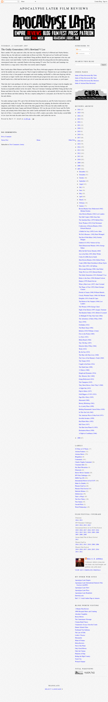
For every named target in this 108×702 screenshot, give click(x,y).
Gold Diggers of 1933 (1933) (88, 394)
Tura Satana (78, 502)
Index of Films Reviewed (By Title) (86, 75)
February (82, 203)
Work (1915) (83, 349)
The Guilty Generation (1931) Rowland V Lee (23, 49)
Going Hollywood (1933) (86, 379)
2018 (79, 134)
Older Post (72, 140)
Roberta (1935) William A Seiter (89, 331)
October (81, 178)
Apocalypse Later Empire (82, 580)
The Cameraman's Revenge (83, 619)
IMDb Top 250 (79, 478)
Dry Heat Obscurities (81, 467)
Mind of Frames (80, 640)
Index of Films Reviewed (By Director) (87, 81)
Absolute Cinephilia (81, 614)
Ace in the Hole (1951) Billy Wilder (90, 254)
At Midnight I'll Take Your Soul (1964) (91, 316)
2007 (79, 169)
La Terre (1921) (83, 337)
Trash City (78, 659)
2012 (79, 153)
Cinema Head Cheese (81, 622)
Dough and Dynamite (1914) (87, 373)
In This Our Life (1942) (86, 412)
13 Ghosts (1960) (84, 370)
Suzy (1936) (82, 322)
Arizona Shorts (79, 454)
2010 (79, 159)
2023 (79, 119)
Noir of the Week (80, 646)
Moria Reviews (79, 643)
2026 (79, 110)
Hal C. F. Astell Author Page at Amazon (87, 598)
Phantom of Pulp (80, 654)
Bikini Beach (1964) (85, 340)
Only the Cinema (80, 651)
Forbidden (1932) (84, 325)
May (80, 193)
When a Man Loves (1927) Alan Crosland (91, 284)
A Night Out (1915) (85, 388)
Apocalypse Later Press (82, 590)
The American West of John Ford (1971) (91, 415)
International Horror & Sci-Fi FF (85, 481)
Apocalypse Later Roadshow (83, 593)
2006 (81, 534)
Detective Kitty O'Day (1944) (88, 346)
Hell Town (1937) (84, 424)
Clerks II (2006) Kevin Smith (88, 257)
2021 (79, 125)
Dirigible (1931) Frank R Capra (88, 298)
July (80, 187)
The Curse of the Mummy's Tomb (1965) (91, 358)
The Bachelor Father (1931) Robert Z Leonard (93, 313)
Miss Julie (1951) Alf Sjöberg (88, 266)
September (82, 181)
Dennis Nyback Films (81, 627)
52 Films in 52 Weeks (81, 449)
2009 (79, 163)
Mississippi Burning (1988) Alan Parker (91, 269)
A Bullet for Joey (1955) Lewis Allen (90, 231)
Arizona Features (80, 451)
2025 (79, 113)
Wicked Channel (80, 662)
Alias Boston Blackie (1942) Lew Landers (92, 214)
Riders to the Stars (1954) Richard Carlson (92, 278)
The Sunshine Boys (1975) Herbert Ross (91, 220)
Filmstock (78, 470)
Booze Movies (79, 617)
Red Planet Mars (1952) (86, 421)
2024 (79, 116)
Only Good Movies (81, 648)
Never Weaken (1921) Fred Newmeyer (90, 223)
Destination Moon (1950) (86, 430)
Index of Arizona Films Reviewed (85, 83)
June (80, 190)
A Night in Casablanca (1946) (88, 433)
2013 (79, 150)
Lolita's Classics (80, 635)
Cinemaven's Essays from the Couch (86, 625)
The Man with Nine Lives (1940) (89, 355)
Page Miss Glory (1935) (86, 397)
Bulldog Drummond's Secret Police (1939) (92, 409)
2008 (79, 166)
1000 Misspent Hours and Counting (86, 611)
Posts (79, 50)
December (82, 172)
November (82, 175)
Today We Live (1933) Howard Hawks (90, 272)
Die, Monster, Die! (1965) (87, 376)
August (81, 184)
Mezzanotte (78, 638)
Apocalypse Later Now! (82, 588)
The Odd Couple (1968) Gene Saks (89, 217)
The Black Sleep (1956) (86, 328)
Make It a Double (80, 483)
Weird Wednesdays (81, 507)
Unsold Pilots (79, 504)
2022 (79, 122)
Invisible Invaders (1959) (86, 418)
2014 (79, 147)
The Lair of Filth (80, 632)
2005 (85, 534)
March (81, 200)
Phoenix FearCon (80, 486)
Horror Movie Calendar (82, 473)
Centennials (78, 459)
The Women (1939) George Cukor (89, 307)
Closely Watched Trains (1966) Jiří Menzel (92, 295)
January (81, 206)
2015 (79, 144)
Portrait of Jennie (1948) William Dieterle (91, 292)
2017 (79, 138)
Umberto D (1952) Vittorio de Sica (89, 243)
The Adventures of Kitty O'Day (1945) (90, 319)
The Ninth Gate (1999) (86, 367)
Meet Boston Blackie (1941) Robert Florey (92, 260)
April (81, 196)
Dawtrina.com (79, 596)
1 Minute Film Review (82, 609)
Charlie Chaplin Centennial (83, 462)
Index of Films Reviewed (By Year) (86, 78)
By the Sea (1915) (84, 352)
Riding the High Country (82, 656)
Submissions (79, 494)
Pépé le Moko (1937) (85, 391)
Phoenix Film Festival (81, 489)
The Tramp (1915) (84, 361)
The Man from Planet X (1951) (88, 427)
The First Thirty (80, 499)
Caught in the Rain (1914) (87, 364)
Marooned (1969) (84, 400)
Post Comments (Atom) (17, 144)
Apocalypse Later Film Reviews (54, 8)
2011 (79, 156)
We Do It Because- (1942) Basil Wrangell (91, 234)
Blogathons (78, 457)
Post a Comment (6, 137)
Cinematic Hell (79, 465)
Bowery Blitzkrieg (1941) (86, 403)
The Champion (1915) (85, 382)
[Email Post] (32, 119)
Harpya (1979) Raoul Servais (88, 281)
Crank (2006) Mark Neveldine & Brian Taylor (93, 263)
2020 (79, 128)
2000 (79, 438)
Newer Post (4, 140)
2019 (79, 131)
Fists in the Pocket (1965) (86, 334)
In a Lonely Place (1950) (86, 406)
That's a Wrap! (79, 496)
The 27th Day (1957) (85, 343)
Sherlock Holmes (80, 491)
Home (38, 140)
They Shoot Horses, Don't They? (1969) (91, 385)
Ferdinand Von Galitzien (82, 630)
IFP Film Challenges (81, 475)
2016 (79, 141)
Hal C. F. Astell (95, 559)
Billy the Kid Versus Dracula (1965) (90, 251)
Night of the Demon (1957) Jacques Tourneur (92, 310)
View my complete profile (88, 570)
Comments (81, 53)
